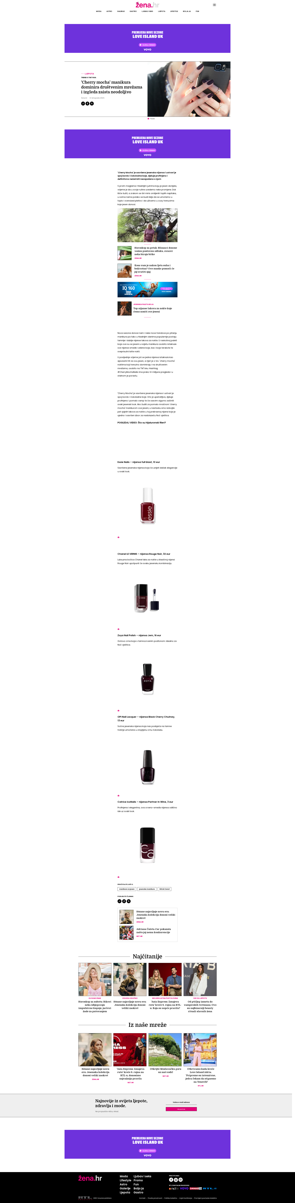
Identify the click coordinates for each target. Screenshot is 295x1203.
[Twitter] (92, 105)
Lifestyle (174, 11)
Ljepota (161, 11)
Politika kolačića (170, 1198)
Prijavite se (181, 1109)
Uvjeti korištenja (185, 1198)
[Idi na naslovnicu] (147, 7)
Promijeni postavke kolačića (205, 1198)
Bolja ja (187, 11)
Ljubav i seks (147, 11)
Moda (98, 11)
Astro (109, 11)
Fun (197, 11)
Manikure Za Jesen (126, 889)
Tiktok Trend (164, 889)
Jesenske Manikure (147, 889)
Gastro (133, 11)
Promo (138, 1180)
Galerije (121, 11)
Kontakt (142, 1198)
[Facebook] (87, 105)
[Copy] (83, 105)
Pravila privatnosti (155, 1198)
